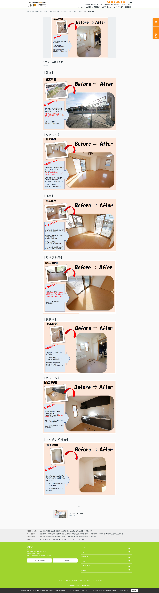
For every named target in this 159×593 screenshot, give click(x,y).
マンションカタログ (64, 581)
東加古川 (47, 539)
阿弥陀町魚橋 (60, 534)
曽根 (83, 539)
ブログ (83, 561)
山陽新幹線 (70, 536)
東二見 (61, 539)
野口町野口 (85, 534)
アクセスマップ (85, 565)
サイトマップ (118, 7)
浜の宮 (70, 539)
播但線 (76, 536)
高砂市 (58, 531)
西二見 (75, 539)
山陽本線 (42, 536)
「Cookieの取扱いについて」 (110, 590)
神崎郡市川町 (88, 531)
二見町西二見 (52, 534)
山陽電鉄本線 (50, 536)
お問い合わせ (106, 7)
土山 (56, 539)
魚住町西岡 (43, 534)
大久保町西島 (94, 534)
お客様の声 (84, 556)
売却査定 (128, 7)
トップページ (85, 547)
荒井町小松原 (77, 534)
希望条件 (97, 7)
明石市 (48, 531)
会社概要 (88, 7)
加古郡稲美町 (74, 531)
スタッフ (83, 552)
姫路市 (53, 531)
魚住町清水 (68, 534)
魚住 (65, 539)
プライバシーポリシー (86, 581)
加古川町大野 (110, 534)
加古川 (42, 539)
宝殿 (52, 539)
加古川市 (42, 531)
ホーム (80, 7)
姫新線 (64, 536)
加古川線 (58, 536)
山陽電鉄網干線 (84, 536)
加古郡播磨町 (65, 531)
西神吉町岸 (102, 534)
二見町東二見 (119, 534)
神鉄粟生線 (93, 536)
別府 (79, 539)
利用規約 (74, 581)
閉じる (134, 590)
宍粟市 (81, 531)
